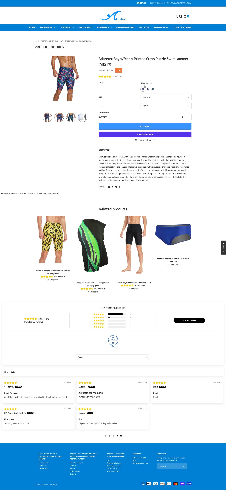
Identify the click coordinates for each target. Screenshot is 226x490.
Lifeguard (66, 27)
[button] (99, 314)
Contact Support (183, 27)
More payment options (145, 140)
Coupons (144, 27)
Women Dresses (125, 27)
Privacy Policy (112, 468)
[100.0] (113, 340)
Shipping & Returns (114, 463)
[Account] (181, 14)
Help (108, 460)
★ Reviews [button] (223, 247)
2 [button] (109, 436)
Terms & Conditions (114, 465)
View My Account (76, 462)
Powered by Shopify (50, 484)
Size (100, 97)
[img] (10, 382)
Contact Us (43, 465)
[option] (65, 82)
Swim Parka (85, 27)
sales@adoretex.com (178, 3)
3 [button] (113, 436)
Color (101, 82)
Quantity (103, 117)
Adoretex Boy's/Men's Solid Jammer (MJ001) (133, 282)
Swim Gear (103, 27)
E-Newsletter (44, 468)
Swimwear (46, 27)
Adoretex (38, 484)
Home (32, 27)
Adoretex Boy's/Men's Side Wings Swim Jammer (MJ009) (93, 284)
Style (101, 105)
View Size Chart (104, 112)
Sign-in (72, 468)
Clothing (73, 474)
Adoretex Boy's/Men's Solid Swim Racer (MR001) (173, 260)
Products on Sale (113, 471)
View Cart (73, 465)
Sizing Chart (161, 27)
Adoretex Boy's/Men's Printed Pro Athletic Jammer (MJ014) (53, 272)
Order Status (75, 471)
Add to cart (145, 126)
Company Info (44, 462)
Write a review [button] (189, 320)
